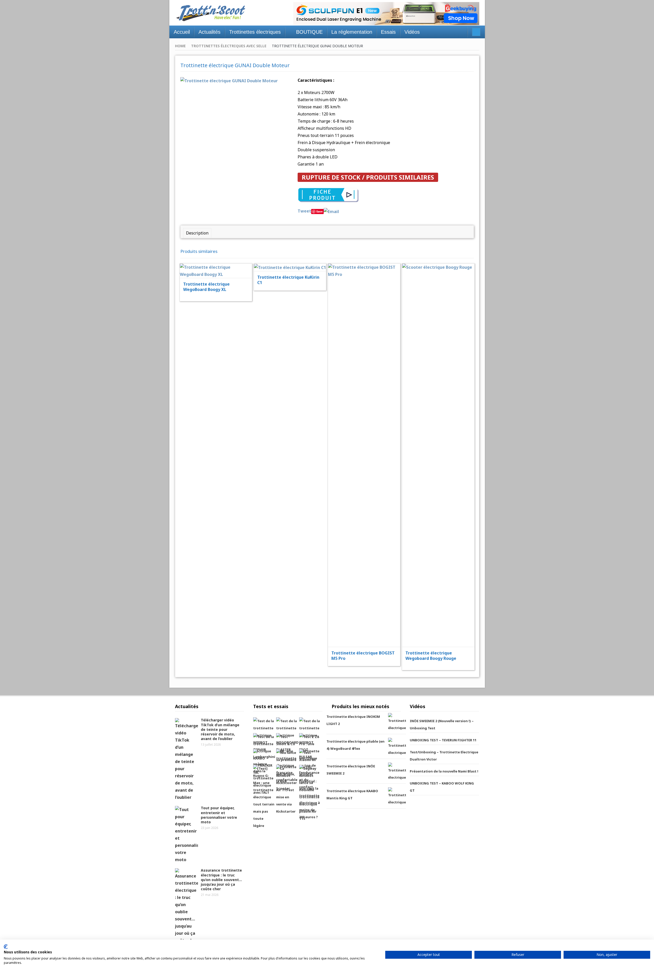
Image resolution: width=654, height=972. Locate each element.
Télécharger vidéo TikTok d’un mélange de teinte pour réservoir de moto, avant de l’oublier (220, 729)
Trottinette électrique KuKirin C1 (288, 279)
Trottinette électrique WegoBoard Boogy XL (206, 286)
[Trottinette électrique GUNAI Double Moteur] (229, 80)
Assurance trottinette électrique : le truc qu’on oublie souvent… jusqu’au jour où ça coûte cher (221, 879)
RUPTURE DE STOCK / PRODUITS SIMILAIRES (368, 177)
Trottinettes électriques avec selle (228, 45)
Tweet (304, 211)
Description (197, 233)
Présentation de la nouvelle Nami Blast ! (444, 771)
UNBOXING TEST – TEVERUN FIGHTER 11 (443, 740)
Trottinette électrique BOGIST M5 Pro (363, 655)
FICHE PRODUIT (219, 257)
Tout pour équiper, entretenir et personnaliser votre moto (219, 814)
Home (180, 45)
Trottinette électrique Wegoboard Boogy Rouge (430, 655)
